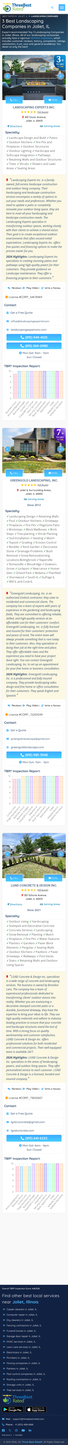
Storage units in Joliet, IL (20, 1384)
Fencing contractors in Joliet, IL (23, 1325)
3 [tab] (33, 91)
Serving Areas (52, 126)
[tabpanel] (34, 77)
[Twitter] (10, 1430)
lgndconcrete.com (22, 1130)
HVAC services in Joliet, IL (21, 1341)
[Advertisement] (34, 1251)
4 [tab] (36, 91)
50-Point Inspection (41, 38)
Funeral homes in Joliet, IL (21, 1330)
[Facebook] (3, 1430)
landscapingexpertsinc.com (29, 329)
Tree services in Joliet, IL (20, 1390)
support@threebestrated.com (28, 1419)
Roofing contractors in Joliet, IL (23, 1379)
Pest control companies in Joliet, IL (25, 1373)
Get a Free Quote (21, 312)
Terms (19, 1435)
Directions (16, 126)
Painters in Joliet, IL (17, 1368)
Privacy (7, 1435)
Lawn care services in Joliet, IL (23, 1347)
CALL (15, 100)
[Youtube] (23, 1430)
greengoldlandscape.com (27, 747)
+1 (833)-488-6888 (24, 1424)
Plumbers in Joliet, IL (18, 1357)
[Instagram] (16, 1430)
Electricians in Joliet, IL (19, 1352)
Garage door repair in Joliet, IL (23, 1336)
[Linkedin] (30, 1430)
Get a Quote (18, 730)
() (42, 112)
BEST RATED (8, 16)
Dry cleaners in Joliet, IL (19, 1320)
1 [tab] (28, 91)
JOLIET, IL (23, 16)
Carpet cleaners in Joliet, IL (21, 1309)
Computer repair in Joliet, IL (21, 1314)
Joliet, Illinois (25, 1301)
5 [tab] (39, 91)
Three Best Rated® (32, 1441)
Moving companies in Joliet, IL (23, 1363)
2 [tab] (30, 91)
